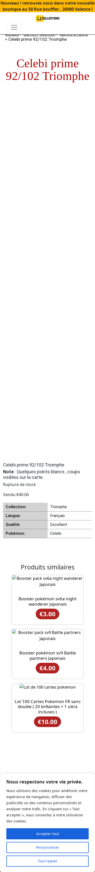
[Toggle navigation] (14, 27)
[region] (47, 822)
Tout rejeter (48, 861)
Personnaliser (47, 847)
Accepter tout (47, 833)
